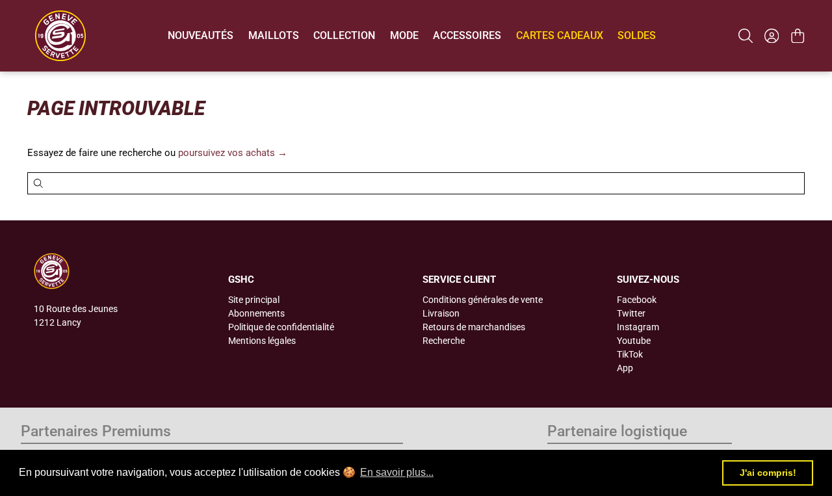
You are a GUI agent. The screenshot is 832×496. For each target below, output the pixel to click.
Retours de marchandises (473, 327)
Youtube (634, 340)
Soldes (637, 35)
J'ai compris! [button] (768, 472)
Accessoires (467, 35)
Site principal (254, 299)
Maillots (273, 35)
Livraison (441, 313)
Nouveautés (200, 35)
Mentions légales (262, 340)
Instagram (638, 327)
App (625, 368)
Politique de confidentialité (281, 327)
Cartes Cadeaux (559, 35)
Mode (404, 35)
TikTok (630, 354)
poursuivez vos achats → (232, 153)
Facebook (636, 299)
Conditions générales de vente (482, 299)
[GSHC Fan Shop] (60, 36)
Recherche (443, 340)
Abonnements (256, 313)
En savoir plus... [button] (397, 472)
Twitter (631, 313)
